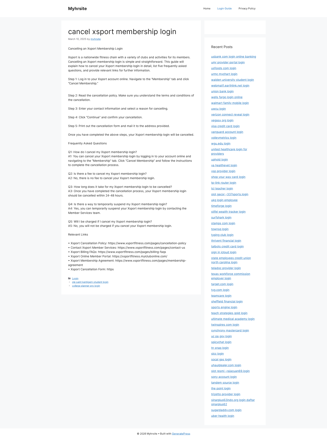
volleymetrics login (223, 137)
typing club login (222, 235)
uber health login (222, 416)
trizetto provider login (225, 394)
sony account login (224, 377)
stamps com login (223, 223)
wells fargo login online (227, 97)
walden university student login (232, 79)
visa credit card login (225, 126)
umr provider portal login (228, 62)
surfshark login (221, 217)
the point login (221, 388)
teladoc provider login (226, 268)
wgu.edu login (220, 143)
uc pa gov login (221, 336)
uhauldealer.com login (226, 365)
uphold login (219, 159)
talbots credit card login (227, 246)
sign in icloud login (223, 252)
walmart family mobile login (230, 103)
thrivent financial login (226, 240)
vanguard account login (227, 132)
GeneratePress (181, 433)
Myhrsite (77, 8)
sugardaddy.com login (226, 410)
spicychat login (221, 342)
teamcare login (221, 295)
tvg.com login (220, 290)
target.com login (222, 284)
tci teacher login (222, 188)
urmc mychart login (224, 74)
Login (75, 278)
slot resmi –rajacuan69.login (230, 371)
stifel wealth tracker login (228, 211)
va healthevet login (224, 165)
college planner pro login (86, 285)
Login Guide (224, 8)
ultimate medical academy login (233, 319)
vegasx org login (222, 120)
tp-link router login (223, 182)
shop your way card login (228, 177)
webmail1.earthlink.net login (230, 85)
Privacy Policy (247, 8)
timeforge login (221, 206)
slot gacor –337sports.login (229, 194)
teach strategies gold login (229, 313)
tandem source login (225, 382)
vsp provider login (223, 171)
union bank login (222, 91)
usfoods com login (223, 68)
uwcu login (218, 108)
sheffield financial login (227, 301)
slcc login (217, 353)
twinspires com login (225, 324)
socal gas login (221, 359)
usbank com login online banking (233, 56)
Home (207, 8)
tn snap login (220, 348)
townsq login (220, 229)
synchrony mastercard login (230, 330)
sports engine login (224, 307)
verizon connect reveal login (230, 114)
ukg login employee (224, 200)
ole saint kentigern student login (90, 282)
